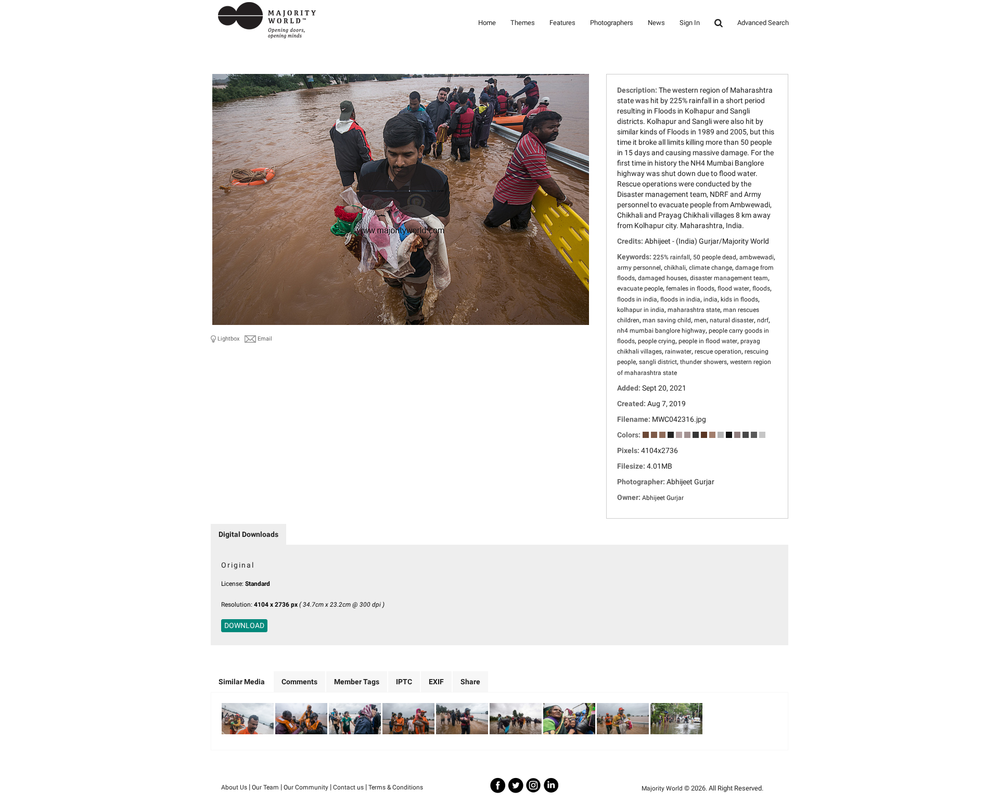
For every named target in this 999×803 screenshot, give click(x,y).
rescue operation (718, 351)
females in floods (690, 288)
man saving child (667, 320)
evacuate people (640, 288)
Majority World (662, 788)
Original (237, 565)
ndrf (763, 320)
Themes (522, 23)
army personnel (639, 267)
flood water (733, 288)
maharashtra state (694, 309)
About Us (234, 787)
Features (562, 23)
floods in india (637, 299)
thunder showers (703, 362)
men (700, 320)
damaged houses (662, 278)
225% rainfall (671, 257)
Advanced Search (763, 23)
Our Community (306, 787)
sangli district (658, 362)
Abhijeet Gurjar (663, 497)
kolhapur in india (640, 309)
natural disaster (732, 320)
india (710, 299)
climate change (710, 267)
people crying (656, 341)
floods (761, 288)
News (656, 23)
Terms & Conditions (395, 787)
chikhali (675, 267)
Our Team (265, 787)
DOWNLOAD (244, 625)
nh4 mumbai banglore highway (661, 330)
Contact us (348, 787)
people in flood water (707, 341)
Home (487, 23)
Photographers (611, 23)
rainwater (678, 351)
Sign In (690, 23)
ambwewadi (756, 257)
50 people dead (714, 257)
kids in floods (739, 299)
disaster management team (729, 278)
